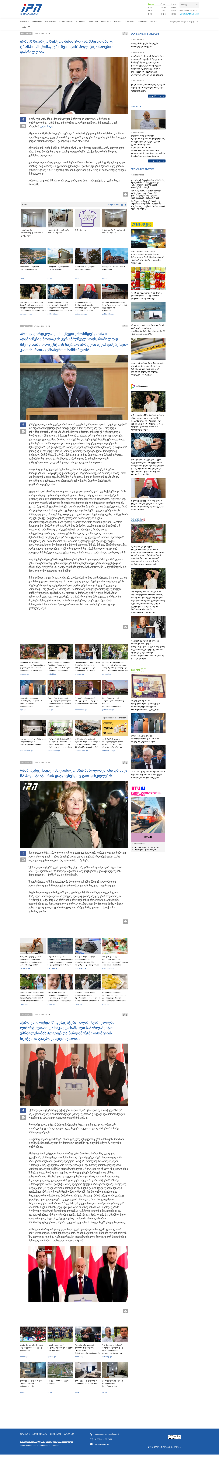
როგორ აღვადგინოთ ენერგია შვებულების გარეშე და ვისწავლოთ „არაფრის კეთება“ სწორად (31, 962)
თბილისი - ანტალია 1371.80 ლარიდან (29, 268)
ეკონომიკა (106, 21)
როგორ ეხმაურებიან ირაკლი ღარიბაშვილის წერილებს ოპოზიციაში (86, 701)
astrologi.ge (79, 1357)
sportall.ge (24, 1357)
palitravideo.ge (26, 314)
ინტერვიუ (136, 106)
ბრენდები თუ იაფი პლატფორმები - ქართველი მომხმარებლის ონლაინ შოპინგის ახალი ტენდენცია (145, 705)
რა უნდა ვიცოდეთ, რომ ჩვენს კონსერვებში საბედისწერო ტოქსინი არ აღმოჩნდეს (146, 296)
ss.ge (22, 1392)
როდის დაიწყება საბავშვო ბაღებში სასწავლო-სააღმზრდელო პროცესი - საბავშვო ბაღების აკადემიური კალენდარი (115, 963)
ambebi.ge (24, 674)
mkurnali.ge (25, 968)
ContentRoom (120, 718)
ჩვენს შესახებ (39, 1434)
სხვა (24, 27)
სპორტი (118, 21)
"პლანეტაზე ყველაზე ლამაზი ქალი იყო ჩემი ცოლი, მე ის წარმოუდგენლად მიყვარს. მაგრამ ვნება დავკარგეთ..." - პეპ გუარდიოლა (88, 1353)
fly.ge (22, 278)
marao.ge (24, 1004)
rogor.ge (78, 1004)
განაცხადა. (47, 126)
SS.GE (25, 205)
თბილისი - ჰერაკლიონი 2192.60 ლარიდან (59, 268)
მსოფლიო (81, 21)
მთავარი (24, 21)
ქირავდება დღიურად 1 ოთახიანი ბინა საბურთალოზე (113, 1383)
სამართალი (50, 21)
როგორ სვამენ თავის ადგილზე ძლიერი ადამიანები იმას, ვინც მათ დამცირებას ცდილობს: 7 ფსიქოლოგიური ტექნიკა (87, 997)
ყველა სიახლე (156, 96)
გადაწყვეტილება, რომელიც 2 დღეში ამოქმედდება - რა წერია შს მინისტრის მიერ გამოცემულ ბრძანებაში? (87, 307)
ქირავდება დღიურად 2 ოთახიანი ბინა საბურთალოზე (31, 1383)
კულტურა (142, 21)
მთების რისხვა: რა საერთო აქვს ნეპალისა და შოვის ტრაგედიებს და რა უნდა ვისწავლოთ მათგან (60, 961)
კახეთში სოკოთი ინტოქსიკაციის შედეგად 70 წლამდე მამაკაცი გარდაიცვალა (148, 87)
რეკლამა (69, 1434)
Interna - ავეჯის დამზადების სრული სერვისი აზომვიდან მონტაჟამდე (33, 741)
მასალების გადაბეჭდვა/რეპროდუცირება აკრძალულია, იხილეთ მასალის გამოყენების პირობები (46, 1443)
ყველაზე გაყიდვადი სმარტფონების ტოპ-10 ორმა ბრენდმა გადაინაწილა (31, 702)
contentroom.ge (26, 751)
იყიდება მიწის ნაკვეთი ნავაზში (58, 1382)
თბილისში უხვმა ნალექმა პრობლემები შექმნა (145, 45)
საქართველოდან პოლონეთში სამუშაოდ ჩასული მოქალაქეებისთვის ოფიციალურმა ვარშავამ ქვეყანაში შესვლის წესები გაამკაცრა (114, 706)
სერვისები (55, 1434)
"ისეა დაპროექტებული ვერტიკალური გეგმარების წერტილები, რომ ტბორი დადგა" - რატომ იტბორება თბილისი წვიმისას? (147, 257)
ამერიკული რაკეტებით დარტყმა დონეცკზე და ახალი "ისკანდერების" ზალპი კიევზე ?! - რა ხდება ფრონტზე (148, 329)
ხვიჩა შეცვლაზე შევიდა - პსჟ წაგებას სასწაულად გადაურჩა (32, 1347)
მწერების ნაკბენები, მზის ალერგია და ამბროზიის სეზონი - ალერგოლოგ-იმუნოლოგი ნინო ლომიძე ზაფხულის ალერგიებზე (60, 744)
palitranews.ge (81, 710)
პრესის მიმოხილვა (142, 169)
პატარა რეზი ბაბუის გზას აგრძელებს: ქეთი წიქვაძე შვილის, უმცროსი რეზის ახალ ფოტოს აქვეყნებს (32, 996)
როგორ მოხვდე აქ (117, 205)
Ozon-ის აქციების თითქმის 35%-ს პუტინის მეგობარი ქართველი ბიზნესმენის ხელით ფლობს (148, 775)
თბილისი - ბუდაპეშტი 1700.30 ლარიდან (85, 268)
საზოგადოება (66, 21)
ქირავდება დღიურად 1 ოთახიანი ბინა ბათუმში (86, 1382)
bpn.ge (151, 4)
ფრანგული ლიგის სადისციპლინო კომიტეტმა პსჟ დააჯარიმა (60, 1347)
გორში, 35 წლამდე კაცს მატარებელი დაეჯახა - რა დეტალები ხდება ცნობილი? (114, 306)
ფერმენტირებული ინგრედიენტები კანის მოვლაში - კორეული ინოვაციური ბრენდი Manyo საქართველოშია (113, 744)
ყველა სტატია (156, 161)
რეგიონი (93, 21)
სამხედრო (130, 21)
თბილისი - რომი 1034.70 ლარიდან (113, 268)
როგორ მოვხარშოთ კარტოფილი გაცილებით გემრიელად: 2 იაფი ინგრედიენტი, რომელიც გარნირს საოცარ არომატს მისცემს (114, 999)
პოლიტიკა (37, 21)
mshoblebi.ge (80, 968)
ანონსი (153, 21)
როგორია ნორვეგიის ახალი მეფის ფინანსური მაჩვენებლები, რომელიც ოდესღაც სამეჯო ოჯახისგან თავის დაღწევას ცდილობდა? (60, 705)
